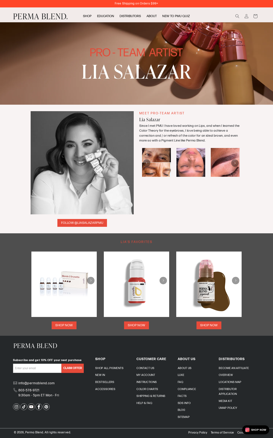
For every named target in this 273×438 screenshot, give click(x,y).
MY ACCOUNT (145, 375)
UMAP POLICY (228, 408)
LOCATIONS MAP (230, 382)
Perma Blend (34, 432)
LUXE (181, 375)
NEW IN (100, 375)
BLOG (181, 410)
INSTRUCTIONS (146, 382)
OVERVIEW (226, 375)
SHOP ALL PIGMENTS (109, 368)
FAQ (180, 382)
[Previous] (146, 163)
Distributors (130, 16)
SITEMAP (184, 417)
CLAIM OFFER (72, 368)
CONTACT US (145, 368)
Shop (87, 16)
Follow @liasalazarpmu (82, 223)
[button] (237, 16)
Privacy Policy (197, 432)
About (152, 16)
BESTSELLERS (104, 382)
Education (105, 16)
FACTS (182, 396)
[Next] (235, 163)
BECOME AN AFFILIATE (234, 368)
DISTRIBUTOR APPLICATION (228, 391)
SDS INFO (184, 403)
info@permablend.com (36, 383)
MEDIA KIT (225, 401)
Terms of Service (222, 432)
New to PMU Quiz (176, 16)
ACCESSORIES (105, 389)
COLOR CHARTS (147, 389)
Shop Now (64, 325)
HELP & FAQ (144, 403)
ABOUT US (185, 368)
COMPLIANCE (187, 389)
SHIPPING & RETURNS (150, 396)
